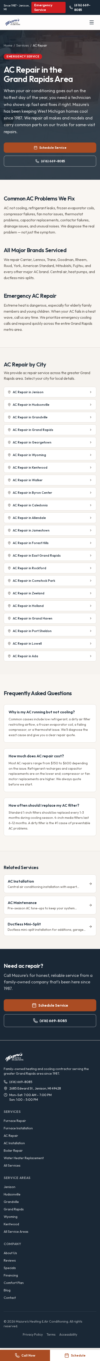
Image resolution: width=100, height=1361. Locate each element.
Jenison (9, 1187)
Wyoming (10, 1217)
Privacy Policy (33, 1334)
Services (22, 45)
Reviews (10, 1260)
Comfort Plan (14, 1283)
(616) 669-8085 (53, 161)
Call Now (28, 1355)
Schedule (78, 1355)
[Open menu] (91, 22)
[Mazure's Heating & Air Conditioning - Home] (13, 22)
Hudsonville (12, 1194)
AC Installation (14, 1143)
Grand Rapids (14, 1209)
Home (8, 45)
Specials (10, 1268)
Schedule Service (53, 148)
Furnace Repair (15, 1121)
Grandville (11, 1202)
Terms (51, 1334)
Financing (11, 1275)
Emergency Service (43, 7)
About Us (10, 1253)
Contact (10, 1298)
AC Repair (11, 1136)
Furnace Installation (18, 1128)
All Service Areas (16, 1231)
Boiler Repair (13, 1150)
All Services (12, 1165)
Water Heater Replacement (24, 1158)
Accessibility (68, 1334)
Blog (7, 1290)
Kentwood (11, 1224)
